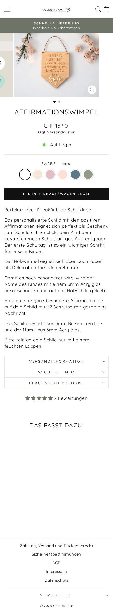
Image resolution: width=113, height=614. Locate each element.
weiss (25, 174)
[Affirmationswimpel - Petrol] (33, 520)
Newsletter (55, 595)
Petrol (75, 174)
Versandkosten (61, 132)
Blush (50, 174)
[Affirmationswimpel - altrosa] (27, 520)
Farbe (56, 163)
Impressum (56, 571)
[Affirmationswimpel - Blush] (21, 520)
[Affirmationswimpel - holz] (15, 520)
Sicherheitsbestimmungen (56, 554)
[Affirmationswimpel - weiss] (9, 520)
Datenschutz (56, 580)
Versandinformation (56, 361)
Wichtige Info (56, 372)
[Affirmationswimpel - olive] (39, 520)
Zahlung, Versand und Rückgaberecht (56, 545)
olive (88, 174)
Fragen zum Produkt (56, 383)
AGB (56, 562)
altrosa (63, 174)
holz (37, 174)
